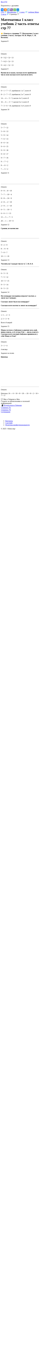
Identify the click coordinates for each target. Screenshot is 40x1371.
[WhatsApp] (14, 9)
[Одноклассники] (5, 9)
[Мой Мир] (17, 9)
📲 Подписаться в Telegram (11, 405)
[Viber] (11, 9)
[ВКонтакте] (2, 9)
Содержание (5, 412)
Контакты (9, 421)
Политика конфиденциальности (17, 425)
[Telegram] (8, 9)
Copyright (8, 423)
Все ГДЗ (4, 2)
